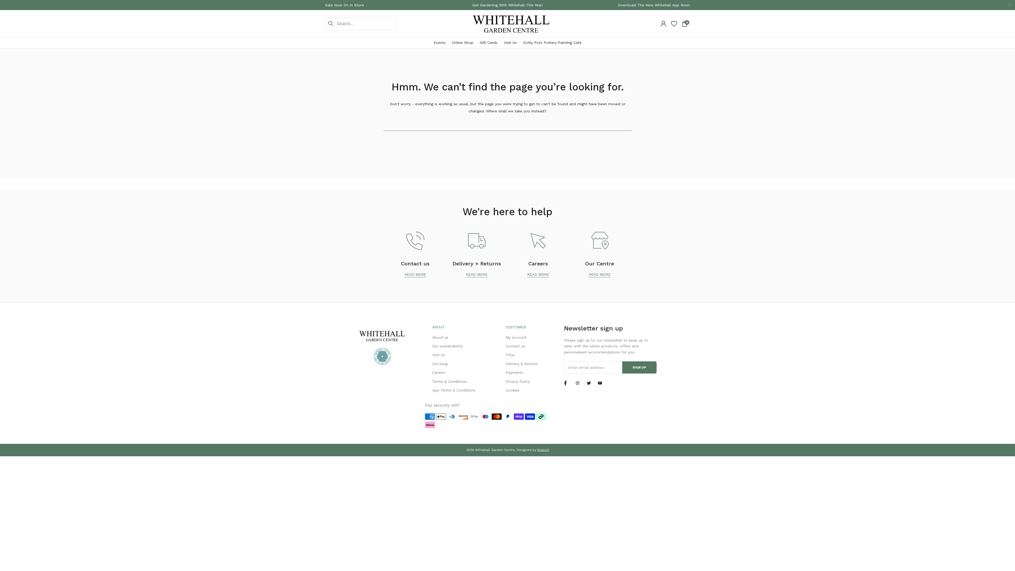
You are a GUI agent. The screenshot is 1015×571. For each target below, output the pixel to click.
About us (440, 337)
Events (440, 42)
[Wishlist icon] (674, 24)
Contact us (515, 346)
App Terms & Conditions (453, 390)
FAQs (510, 355)
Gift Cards (488, 42)
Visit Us (510, 42)
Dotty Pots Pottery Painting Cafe (552, 42)
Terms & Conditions (449, 381)
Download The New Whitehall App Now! (654, 5)
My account (516, 337)
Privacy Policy (518, 381)
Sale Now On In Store (344, 5)
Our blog (439, 364)
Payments (514, 372)
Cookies (512, 390)
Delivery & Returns (522, 364)
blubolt (543, 450)
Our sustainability (447, 346)
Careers (438, 372)
